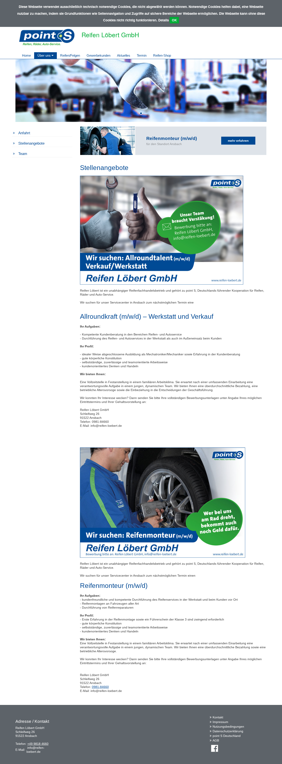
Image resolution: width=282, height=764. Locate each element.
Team (22, 154)
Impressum (220, 722)
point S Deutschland (227, 736)
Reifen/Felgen (70, 55)
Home (26, 55)
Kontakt (218, 717)
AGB (216, 740)
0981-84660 (100, 687)
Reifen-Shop (162, 55)
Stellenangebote (31, 143)
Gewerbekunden (98, 55)
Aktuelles (123, 55)
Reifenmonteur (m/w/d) (171, 138)
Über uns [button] (44, 55)
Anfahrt (24, 133)
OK (174, 20)
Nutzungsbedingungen (228, 726)
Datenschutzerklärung (228, 731)
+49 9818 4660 (37, 743)
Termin (142, 55)
